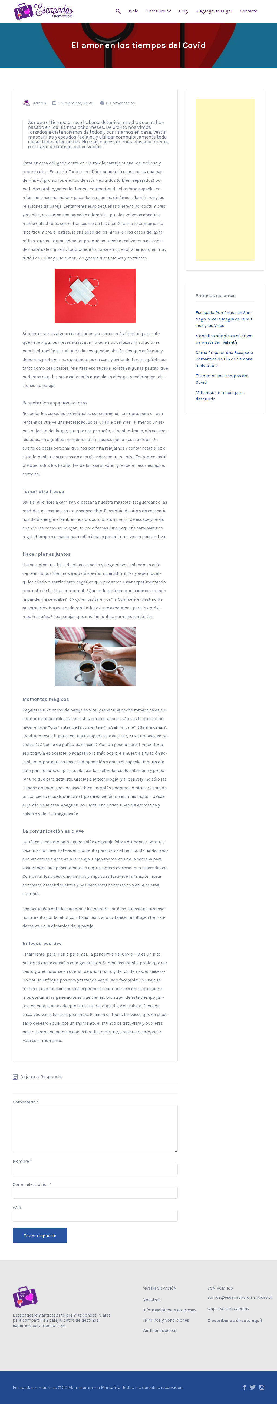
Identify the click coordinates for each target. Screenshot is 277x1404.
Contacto (249, 11)
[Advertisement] (225, 180)
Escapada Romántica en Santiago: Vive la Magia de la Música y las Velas (225, 319)
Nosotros (152, 1299)
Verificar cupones (159, 1330)
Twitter (253, 1387)
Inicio (132, 11)
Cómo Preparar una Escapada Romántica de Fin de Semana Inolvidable (224, 359)
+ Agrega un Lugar (214, 11)
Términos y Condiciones (166, 1320)
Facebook (244, 1387)
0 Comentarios (120, 103)
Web (17, 1207)
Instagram (261, 1387)
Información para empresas (169, 1309)
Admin (39, 103)
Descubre (155, 11)
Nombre (22, 1161)
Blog (183, 11)
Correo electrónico (32, 1184)
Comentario (26, 1102)
